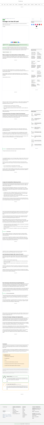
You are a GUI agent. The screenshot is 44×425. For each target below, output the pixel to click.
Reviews (29, 4)
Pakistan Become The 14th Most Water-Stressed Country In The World (39, 66)
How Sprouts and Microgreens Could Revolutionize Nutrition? (38, 144)
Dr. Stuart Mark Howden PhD (15, 23)
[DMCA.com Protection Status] (36, 421)
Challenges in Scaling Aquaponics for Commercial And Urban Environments (33, 85)
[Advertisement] (22, 12)
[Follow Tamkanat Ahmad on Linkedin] (7, 381)
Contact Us (14, 409)
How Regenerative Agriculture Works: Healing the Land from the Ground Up (14, 363)
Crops (13, 4)
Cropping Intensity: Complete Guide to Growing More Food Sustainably (37, 123)
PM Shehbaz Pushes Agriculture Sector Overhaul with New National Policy (33, 66)
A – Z (41, 4)
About (13, 408)
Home (2, 4)
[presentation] (33, 53)
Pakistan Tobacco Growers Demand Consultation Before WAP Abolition (33, 76)
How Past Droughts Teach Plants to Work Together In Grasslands (37, 115)
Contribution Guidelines (15, 411)
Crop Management (20, 4)
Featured (10, 4)
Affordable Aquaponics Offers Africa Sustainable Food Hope (37, 132)
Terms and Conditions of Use (16, 413)
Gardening (36, 4)
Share (19, 42)
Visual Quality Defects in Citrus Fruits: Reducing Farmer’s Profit (33, 57)
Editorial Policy (14, 412)
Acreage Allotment (7, 358)
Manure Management (38, 84)
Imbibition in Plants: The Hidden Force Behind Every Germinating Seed (37, 128)
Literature (23, 410)
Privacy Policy (14, 410)
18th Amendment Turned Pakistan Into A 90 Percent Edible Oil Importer (39, 57)
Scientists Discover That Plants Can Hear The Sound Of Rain (39, 76)
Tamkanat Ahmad (7, 23)
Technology (25, 4)
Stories (7, 4)
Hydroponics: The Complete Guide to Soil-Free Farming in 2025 (37, 136)
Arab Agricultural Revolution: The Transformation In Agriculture (37, 119)
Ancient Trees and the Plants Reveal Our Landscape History (37, 140)
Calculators (32, 4)
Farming (16, 4)
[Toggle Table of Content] (10, 52)
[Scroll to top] (42, 424)
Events (39, 4)
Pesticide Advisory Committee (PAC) (9, 356)
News (5, 4)
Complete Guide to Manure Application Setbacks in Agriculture (12, 365)
